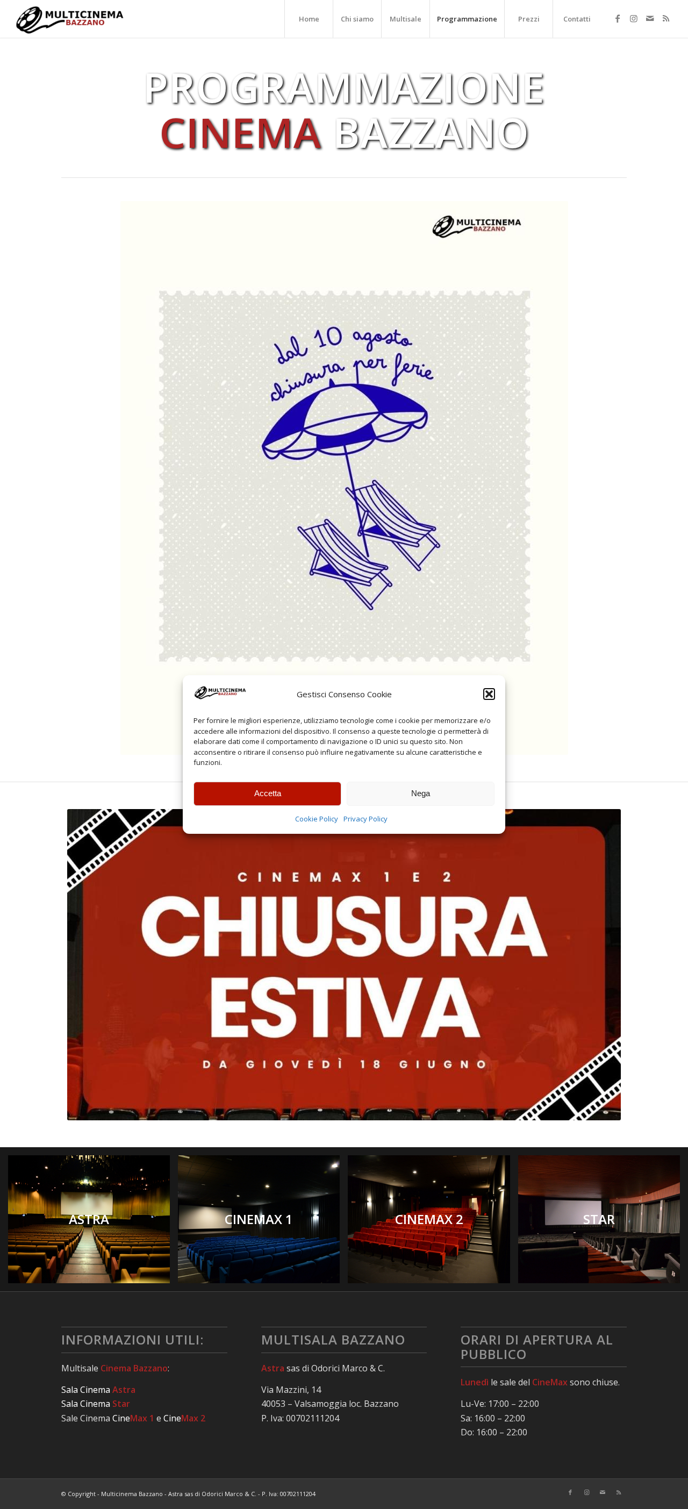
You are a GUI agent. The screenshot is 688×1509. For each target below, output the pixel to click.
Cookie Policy (316, 819)
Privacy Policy (365, 819)
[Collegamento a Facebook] (618, 18)
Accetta (267, 793)
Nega (420, 793)
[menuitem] (308, 19)
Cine (133, 1418)
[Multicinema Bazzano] (70, 19)
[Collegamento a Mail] (650, 18)
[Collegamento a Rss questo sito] (666, 18)
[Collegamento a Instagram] (634, 18)
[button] (489, 694)
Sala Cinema (98, 1390)
